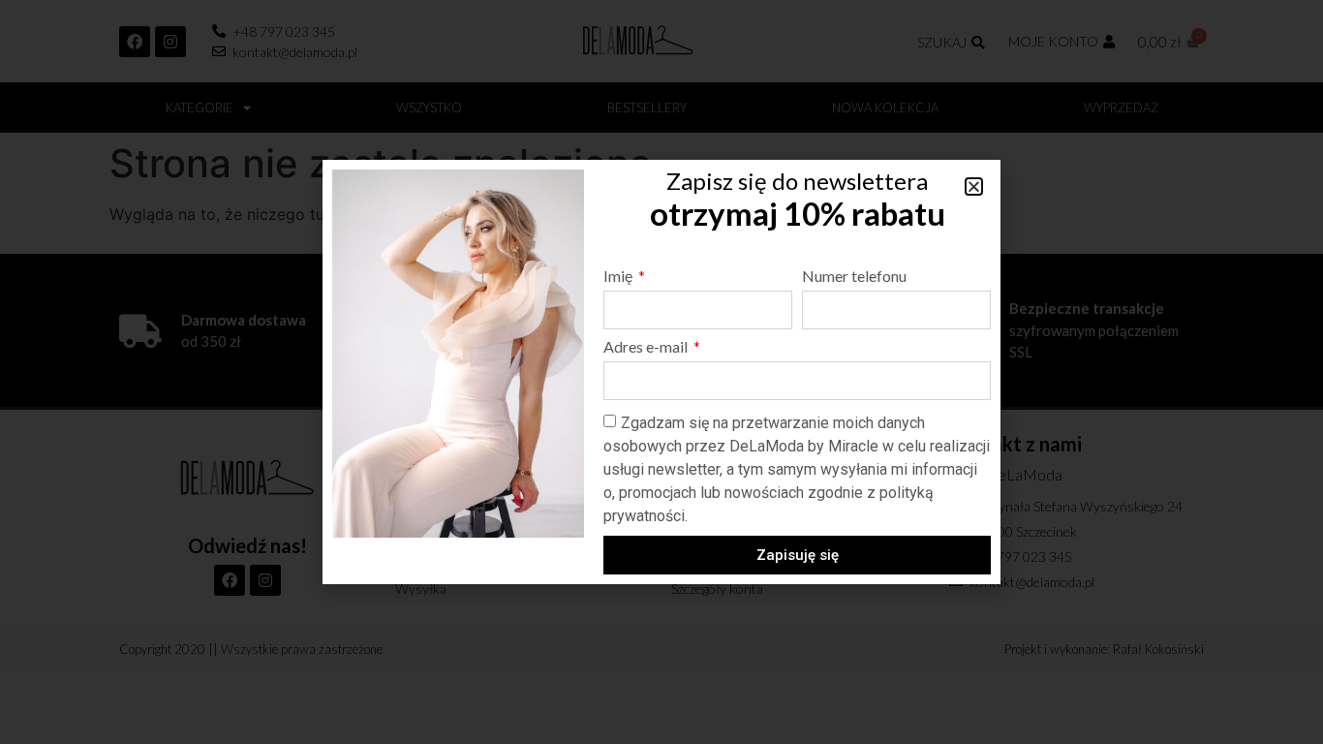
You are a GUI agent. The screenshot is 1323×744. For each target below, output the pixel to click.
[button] (974, 186)
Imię (619, 276)
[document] (661, 372)
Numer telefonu (854, 276)
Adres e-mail (647, 347)
